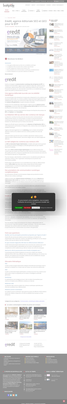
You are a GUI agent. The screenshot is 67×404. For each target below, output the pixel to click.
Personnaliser (35, 207)
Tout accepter (18, 207)
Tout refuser (27, 207)
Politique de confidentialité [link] (46, 207)
